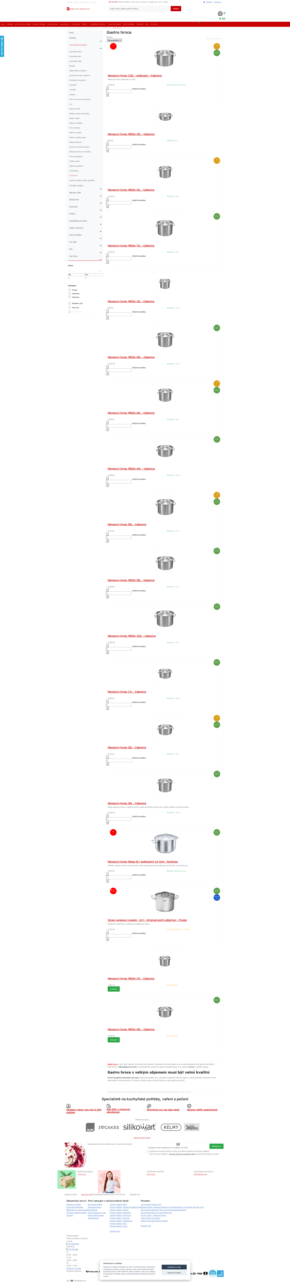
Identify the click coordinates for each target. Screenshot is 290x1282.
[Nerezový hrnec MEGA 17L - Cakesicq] (165, 960)
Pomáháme (92, 1210)
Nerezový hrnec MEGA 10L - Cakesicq (131, 134)
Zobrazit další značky (142, 1138)
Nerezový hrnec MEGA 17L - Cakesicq (131, 978)
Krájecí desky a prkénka (78, 71)
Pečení (84, 24)
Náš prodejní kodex (96, 1215)
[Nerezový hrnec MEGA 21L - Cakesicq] (165, 171)
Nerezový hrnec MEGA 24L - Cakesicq (131, 1029)
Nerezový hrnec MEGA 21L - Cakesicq (131, 189)
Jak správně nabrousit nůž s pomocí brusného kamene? (163, 1210)
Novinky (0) (77, 312)
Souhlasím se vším (174, 1267)
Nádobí (10, 24)
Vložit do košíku (139, 89)
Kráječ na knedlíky (75, 123)
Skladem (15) (77, 303)
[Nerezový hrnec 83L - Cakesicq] (165, 506)
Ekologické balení (95, 1204)
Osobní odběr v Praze (118, 1226)
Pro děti (140, 24)
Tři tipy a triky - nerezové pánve (153, 1215)
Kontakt (94, 2)
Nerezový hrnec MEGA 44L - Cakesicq (131, 468)
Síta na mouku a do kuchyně (79, 99)
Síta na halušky (74, 128)
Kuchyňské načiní (75, 52)
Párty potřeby (128, 24)
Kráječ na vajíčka (75, 133)
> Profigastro (105, 28)
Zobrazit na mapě (73, 1268)
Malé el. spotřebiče (76, 166)
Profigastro (73, 175)
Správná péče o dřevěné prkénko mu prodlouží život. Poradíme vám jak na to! (172, 1207)
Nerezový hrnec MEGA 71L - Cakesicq (131, 245)
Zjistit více (82, 1174)
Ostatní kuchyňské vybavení (79, 147)
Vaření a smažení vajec (77, 137)
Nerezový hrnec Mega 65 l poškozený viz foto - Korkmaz (143, 861)
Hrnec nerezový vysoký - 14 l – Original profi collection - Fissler (147, 920)
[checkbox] (72, 290)
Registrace (217, 2)
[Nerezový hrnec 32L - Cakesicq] (165, 729)
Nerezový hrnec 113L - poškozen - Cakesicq (135, 75)
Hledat (176, 8)
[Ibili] (90, 1127)
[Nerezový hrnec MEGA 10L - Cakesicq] (165, 115)
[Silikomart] (140, 1127)
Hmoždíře (72, 85)
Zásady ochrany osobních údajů (182, 1154)
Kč (69, 278)
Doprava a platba (73, 2)
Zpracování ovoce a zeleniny (79, 75)
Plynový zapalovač (76, 156)
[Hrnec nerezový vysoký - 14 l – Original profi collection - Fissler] (165, 901)
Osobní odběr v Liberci (119, 1210)
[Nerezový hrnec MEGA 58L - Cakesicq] (165, 561)
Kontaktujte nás (200, 1174)
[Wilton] (192, 1127)
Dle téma (154, 24)
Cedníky (72, 95)
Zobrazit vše (115, 1231)
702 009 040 (73, 1244)
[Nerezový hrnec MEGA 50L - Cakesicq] (165, 338)
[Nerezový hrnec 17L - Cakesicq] (165, 673)
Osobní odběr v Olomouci (120, 1215)
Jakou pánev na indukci (150, 1218)
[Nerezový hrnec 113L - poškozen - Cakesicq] (165, 57)
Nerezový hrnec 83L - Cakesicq (127, 524)
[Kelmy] (171, 1127)
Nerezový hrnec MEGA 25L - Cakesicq (131, 412)
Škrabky (72, 66)
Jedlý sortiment (114, 24)
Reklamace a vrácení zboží (77, 1210)
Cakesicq (75, 293)
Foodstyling (73, 171)
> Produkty (78, 28)
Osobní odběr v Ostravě (119, 1218)
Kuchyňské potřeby (23, 24)
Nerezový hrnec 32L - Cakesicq (127, 747)
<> (69, 271)
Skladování (64, 24)
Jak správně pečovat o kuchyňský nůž (156, 1212)
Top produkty (113, 40)
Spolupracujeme (94, 1207)
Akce (3, 24)
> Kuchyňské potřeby (91, 28)
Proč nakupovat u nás (97, 1212)
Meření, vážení (74, 118)
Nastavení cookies (174, 1273)
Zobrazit (113, 989)
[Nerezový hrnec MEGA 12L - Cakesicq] (165, 283)
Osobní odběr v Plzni (118, 1223)
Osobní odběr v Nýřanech (120, 1212)
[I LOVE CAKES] (108, 1127)
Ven (147, 24)
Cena (70, 265)
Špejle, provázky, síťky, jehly (79, 114)
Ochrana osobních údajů (76, 1212)
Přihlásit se (216, 1146)
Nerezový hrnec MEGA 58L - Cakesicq (131, 580)
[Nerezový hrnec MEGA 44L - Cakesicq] (165, 450)
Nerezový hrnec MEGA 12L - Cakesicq (131, 301)
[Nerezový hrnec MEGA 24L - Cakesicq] (165, 1011)
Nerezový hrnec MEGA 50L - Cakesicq (131, 357)
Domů (70, 28)
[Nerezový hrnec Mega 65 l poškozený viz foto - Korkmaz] (165, 843)
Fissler (74, 290)
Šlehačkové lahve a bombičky (80, 152)
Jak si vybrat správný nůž (151, 1204)
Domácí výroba (39, 24)
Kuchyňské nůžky (75, 61)
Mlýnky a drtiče (74, 109)
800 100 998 (86, 1194)
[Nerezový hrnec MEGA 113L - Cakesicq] (165, 617)
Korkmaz (75, 297)
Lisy (70, 104)
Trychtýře (72, 90)
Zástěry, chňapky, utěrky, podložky (81, 180)
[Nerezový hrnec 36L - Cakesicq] (165, 784)
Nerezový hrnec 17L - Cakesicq (127, 691)
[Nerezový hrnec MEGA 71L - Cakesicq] (165, 227)
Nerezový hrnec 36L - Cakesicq (127, 803)
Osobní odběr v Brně (118, 1204)
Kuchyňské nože (75, 56)
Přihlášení (209, 2)
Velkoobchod (85, 2)
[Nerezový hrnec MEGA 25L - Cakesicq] (165, 394)
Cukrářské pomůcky (97, 24)
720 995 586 (73, 1249)
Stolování (75, 24)
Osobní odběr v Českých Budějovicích (125, 1207)
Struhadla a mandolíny (77, 80)
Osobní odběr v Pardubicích (121, 1221)
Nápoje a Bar (52, 24)
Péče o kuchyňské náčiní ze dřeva (154, 1221)
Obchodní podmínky (74, 1207)
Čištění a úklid (74, 161)
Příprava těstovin (75, 142)
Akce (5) (75, 307)
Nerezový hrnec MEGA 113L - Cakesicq (132, 635)
